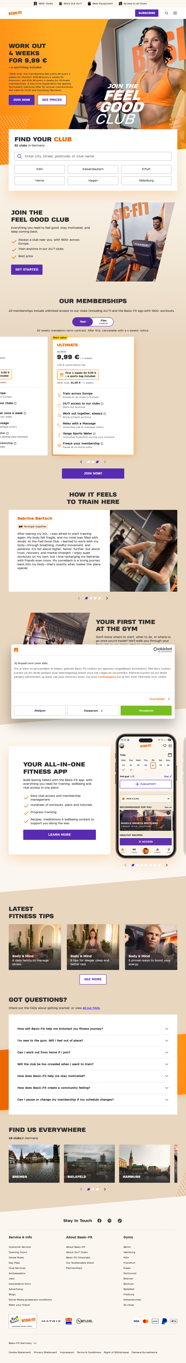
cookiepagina (107, 676)
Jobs (11, 1278)
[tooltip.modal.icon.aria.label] (15, 403)
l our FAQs (92, 1008)
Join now (21, 100)
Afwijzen (39, 710)
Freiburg (129, 1294)
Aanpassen (91, 710)
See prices (52, 100)
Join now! (93, 473)
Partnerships (74, 1268)
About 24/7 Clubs (77, 1252)
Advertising (16, 1289)
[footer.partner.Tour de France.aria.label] (23, 1321)
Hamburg (129, 1252)
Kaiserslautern (93, 169)
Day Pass (14, 1263)
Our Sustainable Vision (80, 1263)
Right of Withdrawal (116, 1352)
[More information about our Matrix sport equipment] (51, 1321)
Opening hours (18, 1252)
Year (83, 321)
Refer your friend (19, 1305)
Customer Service (20, 1247)
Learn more (59, 834)
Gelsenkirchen (132, 1299)
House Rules (16, 1257)
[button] (81, 462)
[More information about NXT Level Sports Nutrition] (84, 1321)
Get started (26, 269)
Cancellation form (20, 1284)
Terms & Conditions (89, 1352)
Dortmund (130, 1273)
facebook (99, 1221)
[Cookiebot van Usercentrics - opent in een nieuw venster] (156, 650)
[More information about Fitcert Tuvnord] (68, 1321)
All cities (129, 1305)
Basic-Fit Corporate (78, 1257)
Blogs (12, 1294)
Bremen (128, 1278)
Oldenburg (146, 180)
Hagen (93, 180)
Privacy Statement (45, 1352)
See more (93, 979)
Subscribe (147, 13)
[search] (19, 156)
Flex (103, 322)
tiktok (120, 1221)
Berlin (127, 1247)
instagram (109, 1221)
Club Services (17, 1268)
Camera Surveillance (144, 1352)
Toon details (157, 698)
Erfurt (146, 169)
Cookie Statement (20, 1352)
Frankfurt (129, 1263)
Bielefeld (129, 1289)
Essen (127, 1268)
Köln (40, 169)
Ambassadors (17, 1273)
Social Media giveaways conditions (30, 1299)
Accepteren (146, 710)
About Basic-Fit (75, 1247)
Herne (39, 180)
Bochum (129, 1284)
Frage (166, 13)
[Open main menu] (175, 13)
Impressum (67, 1352)
